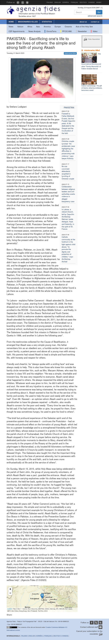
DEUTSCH (83, 2)
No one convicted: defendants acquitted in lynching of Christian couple (68, 172)
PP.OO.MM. (66, 31)
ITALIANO (49, 2)
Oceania (68, 26)
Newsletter (82, 31)
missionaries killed (70, 53)
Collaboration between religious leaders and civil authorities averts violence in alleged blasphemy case (68, 194)
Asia (38, 26)
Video (94, 31)
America (47, 26)
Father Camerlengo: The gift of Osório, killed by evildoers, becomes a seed (91, 88)
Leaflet (9, 609)
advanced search (95, 15)
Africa (29, 26)
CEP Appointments (16, 31)
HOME (11, 21)
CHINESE (91, 2)
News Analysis (34, 31)
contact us (95, 21)
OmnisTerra (50, 31)
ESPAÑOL (65, 2)
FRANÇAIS (74, 2)
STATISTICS (47, 21)
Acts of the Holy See (84, 26)
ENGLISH (57, 2)
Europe (58, 26)
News (11, 26)
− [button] (10, 593)
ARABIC (99, 2)
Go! (99, 12)
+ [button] (10, 589)
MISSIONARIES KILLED (28, 21)
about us (83, 21)
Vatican (20, 26)
